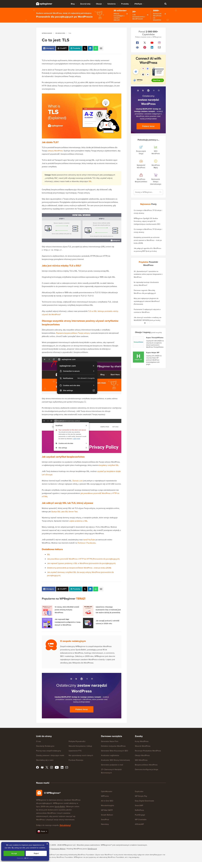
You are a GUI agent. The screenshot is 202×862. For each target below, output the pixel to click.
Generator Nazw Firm (109, 741)
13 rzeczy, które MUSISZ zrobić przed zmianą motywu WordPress (67, 610)
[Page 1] (145, 323)
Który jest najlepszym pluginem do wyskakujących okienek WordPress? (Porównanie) (147, 301)
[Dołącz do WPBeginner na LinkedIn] (152, 47)
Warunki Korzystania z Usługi (80, 746)
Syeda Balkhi (60, 806)
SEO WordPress (141, 760)
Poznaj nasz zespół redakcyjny (48, 750)
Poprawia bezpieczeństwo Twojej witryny (73, 333)
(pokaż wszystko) (156, 332)
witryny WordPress (55, 150)
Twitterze (81, 543)
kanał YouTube (89, 539)
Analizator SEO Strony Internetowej (115, 760)
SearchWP (139, 805)
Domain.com (77, 480)
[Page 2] (147, 323)
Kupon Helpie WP (152, 352)
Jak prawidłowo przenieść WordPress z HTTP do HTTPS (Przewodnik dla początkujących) (83, 559)
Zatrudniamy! (65, 825)
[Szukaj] (165, 3)
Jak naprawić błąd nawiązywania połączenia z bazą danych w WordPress (67, 622)
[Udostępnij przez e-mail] (101, 48)
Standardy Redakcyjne (45, 746)
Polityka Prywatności (77, 741)
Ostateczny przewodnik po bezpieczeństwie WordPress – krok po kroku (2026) (79, 567)
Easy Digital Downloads (144, 800)
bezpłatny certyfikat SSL (109, 465)
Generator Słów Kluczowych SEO (114, 750)
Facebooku (91, 543)
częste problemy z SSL (78, 521)
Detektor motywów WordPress (113, 746)
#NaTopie (138, 3)
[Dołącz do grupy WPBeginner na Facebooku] (137, 47)
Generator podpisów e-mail (112, 764)
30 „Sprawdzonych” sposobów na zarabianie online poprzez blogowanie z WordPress (148, 274)
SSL (90, 181)
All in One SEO (107, 800)
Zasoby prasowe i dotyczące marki (50, 755)
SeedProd (105, 819)
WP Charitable (140, 819)
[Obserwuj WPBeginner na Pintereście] (144, 47)
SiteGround (92, 848)
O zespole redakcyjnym (73, 641)
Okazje (99, 3)
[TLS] (84, 48)
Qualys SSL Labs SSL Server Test (64, 511)
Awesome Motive (58, 848)
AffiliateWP (139, 824)
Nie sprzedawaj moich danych (81, 755)
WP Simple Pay (141, 796)
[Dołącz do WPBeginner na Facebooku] (137, 42)
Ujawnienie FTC (75, 750)
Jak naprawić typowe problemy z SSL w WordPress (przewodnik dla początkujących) (81, 563)
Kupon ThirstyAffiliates (154, 337)
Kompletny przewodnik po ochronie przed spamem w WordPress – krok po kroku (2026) (148, 240)
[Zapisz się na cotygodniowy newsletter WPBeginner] (159, 47)
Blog (73, 3)
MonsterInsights (107, 805)
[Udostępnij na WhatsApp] (95, 48)
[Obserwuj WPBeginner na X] (144, 42)
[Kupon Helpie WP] (138, 357)
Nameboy (105, 824)
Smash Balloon (107, 814)
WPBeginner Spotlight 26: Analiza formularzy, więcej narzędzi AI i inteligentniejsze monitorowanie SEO (147, 221)
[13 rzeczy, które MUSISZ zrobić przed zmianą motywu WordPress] (47, 610)
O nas (38, 741)
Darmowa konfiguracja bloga (146, 769)
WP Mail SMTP (107, 810)
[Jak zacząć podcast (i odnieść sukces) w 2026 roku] (88, 623)
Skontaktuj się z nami (44, 760)
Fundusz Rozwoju (76, 760)
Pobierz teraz (81, 709)
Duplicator (139, 791)
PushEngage (140, 814)
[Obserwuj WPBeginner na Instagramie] (159, 42)
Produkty (125, 3)
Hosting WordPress (74, 848)
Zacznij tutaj (85, 3)
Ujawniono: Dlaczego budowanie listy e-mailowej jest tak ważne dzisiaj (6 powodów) (108, 610)
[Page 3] (149, 323)
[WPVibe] (148, 70)
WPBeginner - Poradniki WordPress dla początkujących (44, 3)
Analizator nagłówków (110, 755)
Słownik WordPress (142, 746)
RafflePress (139, 810)
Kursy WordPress (141, 741)
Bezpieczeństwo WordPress (146, 764)
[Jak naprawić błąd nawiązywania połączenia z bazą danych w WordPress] (47, 623)
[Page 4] (152, 323)
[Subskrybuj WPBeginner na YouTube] (152, 42)
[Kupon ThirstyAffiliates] (138, 342)
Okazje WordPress (142, 755)
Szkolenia (111, 3)
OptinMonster (106, 791)
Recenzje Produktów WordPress (148, 750)
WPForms (105, 796)
